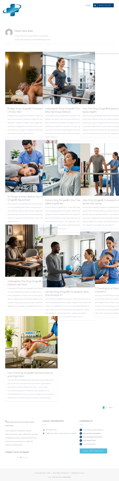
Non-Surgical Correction (92, 437)
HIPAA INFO (66, 477)
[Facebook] (18, 457)
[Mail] (24, 457)
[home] (22, 422)
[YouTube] (21, 457)
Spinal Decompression (92, 433)
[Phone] (26, 457)
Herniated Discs (89, 440)
